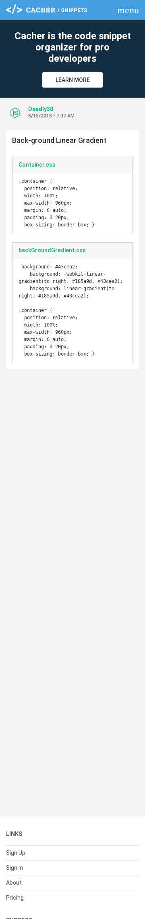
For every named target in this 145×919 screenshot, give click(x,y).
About (14, 882)
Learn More (73, 80)
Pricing (15, 897)
